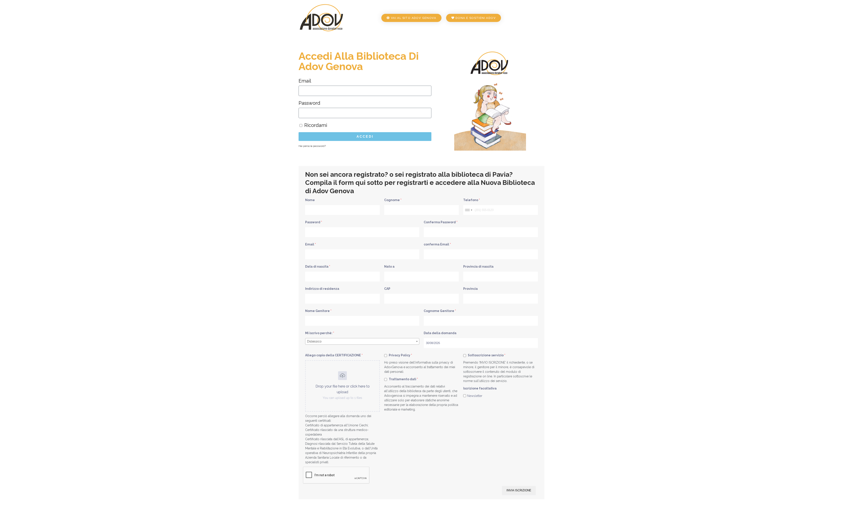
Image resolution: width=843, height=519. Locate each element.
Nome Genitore (318, 311)
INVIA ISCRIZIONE (518, 490)
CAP (387, 288)
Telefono (471, 200)
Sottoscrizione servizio (486, 355)
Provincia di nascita (478, 266)
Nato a (389, 266)
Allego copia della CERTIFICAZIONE (334, 355)
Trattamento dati (403, 379)
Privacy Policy (400, 355)
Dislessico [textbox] (314, 341)
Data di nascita (317, 266)
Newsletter (474, 396)
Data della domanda (440, 333)
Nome (310, 200)
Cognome (393, 200)
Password (309, 103)
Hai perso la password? (312, 146)
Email (305, 81)
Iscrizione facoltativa (480, 388)
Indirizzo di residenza (322, 288)
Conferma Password (441, 222)
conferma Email (437, 244)
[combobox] (468, 210)
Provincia (470, 288)
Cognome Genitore (440, 311)
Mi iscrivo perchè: (319, 333)
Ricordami (315, 125)
